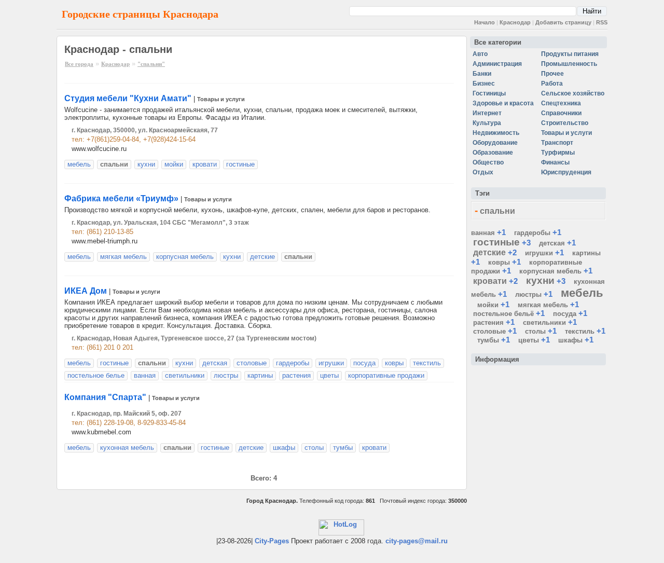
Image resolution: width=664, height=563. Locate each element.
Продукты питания (570, 54)
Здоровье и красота (503, 103)
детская (214, 363)
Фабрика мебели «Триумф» (121, 198)
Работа (552, 83)
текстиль (427, 363)
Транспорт (557, 142)
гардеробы (292, 363)
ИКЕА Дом (85, 290)
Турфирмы (558, 152)
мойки (173, 164)
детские (262, 256)
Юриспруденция (566, 172)
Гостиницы (489, 93)
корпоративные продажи (386, 375)
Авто (480, 54)
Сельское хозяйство (572, 93)
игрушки (331, 363)
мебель (79, 164)
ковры (394, 363)
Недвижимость (496, 132)
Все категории (497, 42)
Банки (482, 73)
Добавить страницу (563, 22)
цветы (329, 375)
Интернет (487, 113)
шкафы (284, 447)
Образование (493, 152)
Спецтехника (561, 103)
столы (314, 447)
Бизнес (484, 83)
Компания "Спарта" (105, 397)
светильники (184, 375)
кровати (204, 164)
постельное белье (96, 375)
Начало (484, 22)
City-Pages (272, 541)
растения (296, 375)
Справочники (561, 113)
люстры (226, 375)
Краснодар (515, 22)
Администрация (497, 63)
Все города (79, 64)
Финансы (555, 162)
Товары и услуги (221, 99)
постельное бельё (503, 314)
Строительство (564, 123)
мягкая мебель (123, 256)
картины (260, 375)
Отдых (483, 172)
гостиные (240, 164)
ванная (145, 375)
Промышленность (569, 63)
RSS (601, 22)
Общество (488, 162)
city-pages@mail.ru (416, 541)
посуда (364, 363)
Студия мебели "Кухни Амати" (127, 98)
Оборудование (495, 142)
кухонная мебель (127, 447)
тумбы (343, 447)
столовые (252, 363)
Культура (487, 123)
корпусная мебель (185, 256)
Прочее (552, 73)
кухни (146, 164)
